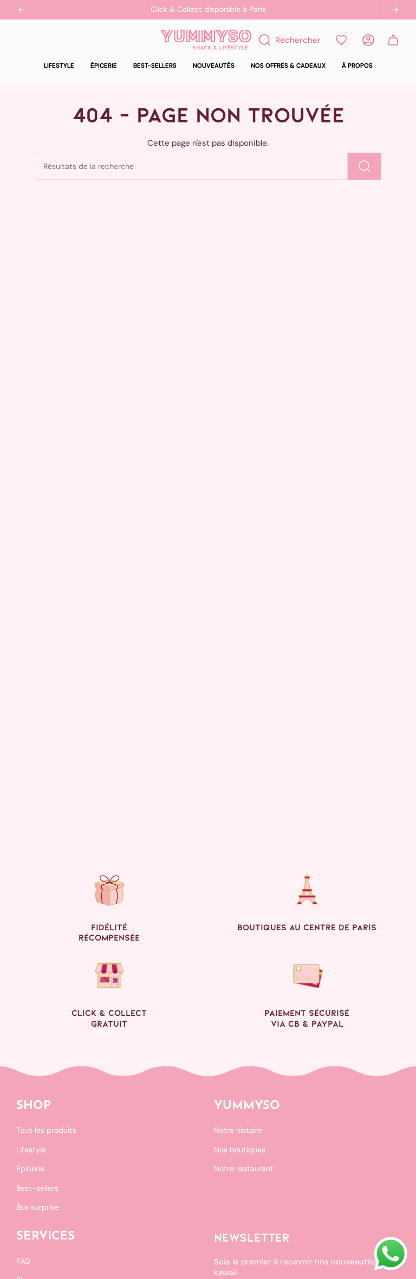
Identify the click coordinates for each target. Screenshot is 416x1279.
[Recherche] (364, 166)
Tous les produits (46, 1130)
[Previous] (21, 10)
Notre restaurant (244, 1168)
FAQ (23, 1261)
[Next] (395, 10)
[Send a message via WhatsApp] (391, 1254)
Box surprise (37, 1207)
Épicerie (30, 1168)
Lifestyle (31, 1149)
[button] (59, 66)
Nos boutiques (239, 1149)
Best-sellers (37, 1188)
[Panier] (393, 40)
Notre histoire (238, 1130)
